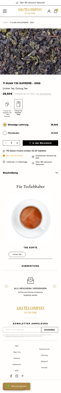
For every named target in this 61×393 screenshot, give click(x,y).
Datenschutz (44, 349)
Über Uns (16, 352)
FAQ (16, 346)
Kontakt (44, 367)
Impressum (16, 364)
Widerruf (44, 361)
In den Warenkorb (41, 143)
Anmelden (49, 329)
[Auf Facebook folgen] (11, 376)
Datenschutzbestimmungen (15, 336)
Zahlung (44, 355)
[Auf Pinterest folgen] (22, 376)
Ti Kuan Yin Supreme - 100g (22, 22)
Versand (16, 358)
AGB (16, 370)
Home (5, 22)
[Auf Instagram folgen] (16, 376)
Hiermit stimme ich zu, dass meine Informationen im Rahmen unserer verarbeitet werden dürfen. (28, 335)
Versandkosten (45, 94)
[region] (30, 287)
